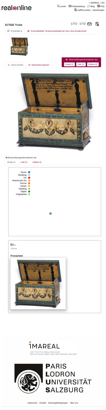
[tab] (15, 31)
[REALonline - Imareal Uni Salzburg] (18, 6)
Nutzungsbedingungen (58, 403)
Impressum (32, 403)
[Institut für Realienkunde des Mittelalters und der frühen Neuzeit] (53, 348)
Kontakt (42, 403)
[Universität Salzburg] (53, 378)
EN (103, 3)
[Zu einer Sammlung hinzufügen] (97, 24)
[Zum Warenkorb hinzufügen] (89, 24)
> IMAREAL (94, 3)
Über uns (74, 403)
